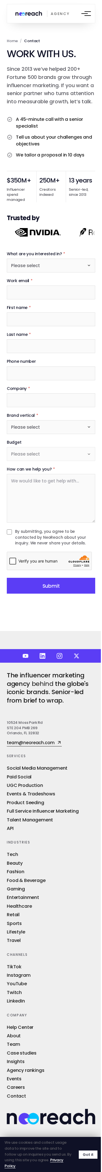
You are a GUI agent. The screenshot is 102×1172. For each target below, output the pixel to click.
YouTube (17, 983)
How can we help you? (31, 469)
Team (13, 1044)
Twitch (14, 992)
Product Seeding (25, 802)
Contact (16, 1096)
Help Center (20, 1027)
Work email (20, 280)
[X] (76, 656)
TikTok (14, 966)
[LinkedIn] (42, 656)
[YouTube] (25, 656)
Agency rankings (25, 1070)
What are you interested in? (36, 253)
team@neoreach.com (30, 743)
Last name (19, 334)
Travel (14, 940)
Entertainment (23, 897)
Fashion (15, 871)
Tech (12, 854)
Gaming (16, 889)
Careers (16, 1087)
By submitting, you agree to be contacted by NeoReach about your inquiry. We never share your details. (50, 537)
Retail (13, 914)
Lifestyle (16, 932)
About (14, 1036)
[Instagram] (59, 656)
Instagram (19, 975)
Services (16, 756)
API (10, 828)
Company (18, 388)
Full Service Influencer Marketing (43, 811)
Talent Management (30, 820)
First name (19, 307)
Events (14, 1079)
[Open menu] (84, 13)
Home (12, 41)
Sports (14, 923)
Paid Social (19, 777)
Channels (17, 954)
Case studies (22, 1053)
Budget (14, 442)
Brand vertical (22, 415)
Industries (18, 842)
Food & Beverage (26, 880)
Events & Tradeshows (31, 794)
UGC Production (25, 785)
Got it (88, 1154)
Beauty (15, 863)
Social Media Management (37, 768)
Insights (16, 1061)
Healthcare (19, 906)
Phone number (21, 361)
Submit (51, 586)
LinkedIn (16, 1001)
